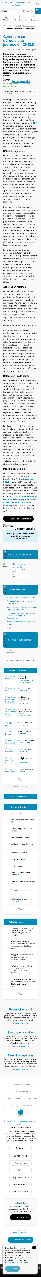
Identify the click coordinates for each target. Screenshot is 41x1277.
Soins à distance (20, 20)
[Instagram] (15, 1232)
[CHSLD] (20, 779)
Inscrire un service (22, 1239)
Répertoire (6, 20)
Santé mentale (18, 859)
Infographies (34, 20)
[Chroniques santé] (20, 909)
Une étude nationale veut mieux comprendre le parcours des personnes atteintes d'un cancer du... (23, 944)
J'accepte (12, 1268)
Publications (20, 1163)
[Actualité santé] (20, 994)
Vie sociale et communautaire (22, 891)
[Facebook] (20, 1232)
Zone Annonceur (20, 1184)
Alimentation (17, 813)
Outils (20, 1170)
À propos (20, 1148)
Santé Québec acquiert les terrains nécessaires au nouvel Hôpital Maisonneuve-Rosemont (23, 982)
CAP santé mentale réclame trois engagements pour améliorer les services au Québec (21, 969)
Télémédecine (22, 1091)
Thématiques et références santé (21, 873)
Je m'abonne (23, 1217)
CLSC (11, 1105)
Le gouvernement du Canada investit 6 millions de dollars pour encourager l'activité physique (22, 931)
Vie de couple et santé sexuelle (23, 882)
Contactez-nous (20, 1191)
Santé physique (19, 866)
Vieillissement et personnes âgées (20, 49)
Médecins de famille (21, 1084)
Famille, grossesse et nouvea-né (22, 845)
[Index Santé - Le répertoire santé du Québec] (16, 4)
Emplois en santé (20, 1177)
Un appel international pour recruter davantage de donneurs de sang (22, 957)
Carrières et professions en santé (21, 829)
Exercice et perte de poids (22, 837)
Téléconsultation (18, 796)
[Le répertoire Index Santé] (19, 565)
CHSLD (33, 123)
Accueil (18, 26)
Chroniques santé (29, 26)
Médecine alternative (20, 853)
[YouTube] (26, 1232)
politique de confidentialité (16, 1262)
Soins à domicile (13, 1098)
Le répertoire (20, 1155)
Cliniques (33, 1098)
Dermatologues (28, 1105)
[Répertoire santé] (20, 1112)
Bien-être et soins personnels (22, 821)
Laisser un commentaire (20, 519)
